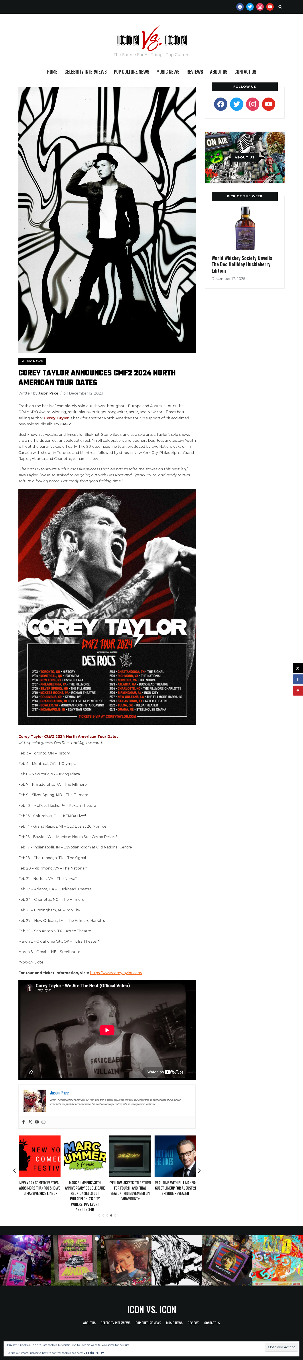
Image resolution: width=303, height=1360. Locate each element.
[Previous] (14, 1170)
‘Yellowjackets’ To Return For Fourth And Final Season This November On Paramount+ (130, 1191)
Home (52, 72)
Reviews (195, 72)
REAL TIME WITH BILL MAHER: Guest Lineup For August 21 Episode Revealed (175, 1188)
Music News (167, 72)
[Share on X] (298, 668)
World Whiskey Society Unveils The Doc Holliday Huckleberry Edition (242, 264)
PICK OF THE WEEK (244, 196)
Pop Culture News (131, 72)
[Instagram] (43, 1122)
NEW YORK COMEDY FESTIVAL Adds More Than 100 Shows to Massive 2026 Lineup (39, 1188)
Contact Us (245, 72)
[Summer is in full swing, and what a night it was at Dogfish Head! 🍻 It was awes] (76, 1260)
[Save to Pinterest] (298, 691)
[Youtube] (37, 1122)
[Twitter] (30, 1122)
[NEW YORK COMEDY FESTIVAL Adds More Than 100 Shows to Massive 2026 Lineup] (39, 1138)
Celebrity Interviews (86, 72)
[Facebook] (23, 1122)
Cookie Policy (93, 1352)
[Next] (199, 1170)
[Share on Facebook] (298, 679)
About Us (218, 72)
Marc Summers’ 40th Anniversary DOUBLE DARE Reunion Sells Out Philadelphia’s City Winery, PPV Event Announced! (84, 1196)
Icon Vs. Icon (151, 1309)
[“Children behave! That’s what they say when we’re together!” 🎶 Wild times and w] (126, 1260)
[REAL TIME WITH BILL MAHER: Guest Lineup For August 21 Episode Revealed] (175, 1138)
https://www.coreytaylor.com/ (116, 973)
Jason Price (48, 393)
